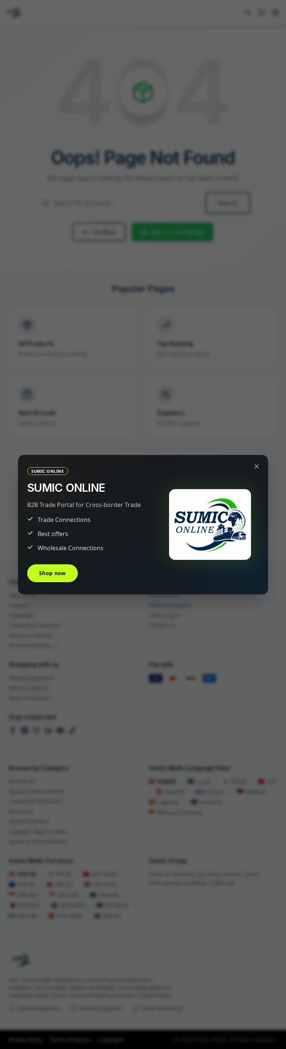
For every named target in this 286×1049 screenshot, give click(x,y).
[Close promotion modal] (256, 466)
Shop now (52, 573)
